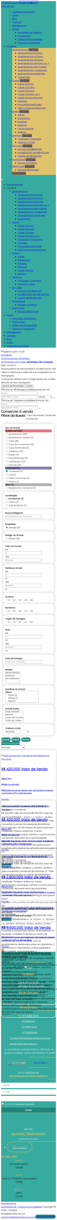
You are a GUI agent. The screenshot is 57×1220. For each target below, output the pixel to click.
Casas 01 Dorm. (26, 84)
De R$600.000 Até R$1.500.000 (33, 152)
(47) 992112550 (29, 1032)
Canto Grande (25, 128)
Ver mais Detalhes (46, 1216)
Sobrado (22, 101)
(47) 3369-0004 (30, 1015)
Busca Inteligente (14, 512)
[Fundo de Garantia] (14, 717)
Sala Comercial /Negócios (32, 108)
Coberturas (24, 77)
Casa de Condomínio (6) (21, 444)
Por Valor (17, 145)
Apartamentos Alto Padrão (32, 66)
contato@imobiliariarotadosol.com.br (30, 1038)
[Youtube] (28, 1001)
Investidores (18, 159)
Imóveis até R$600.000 (30, 149)
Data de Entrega (13, 658)
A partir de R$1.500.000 (30, 156)
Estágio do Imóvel (14, 535)
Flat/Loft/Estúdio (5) (18, 458)
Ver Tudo (33, 49)
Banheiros (10, 607)
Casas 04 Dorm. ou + (29, 94)
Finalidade (10, 524)
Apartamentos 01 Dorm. (30, 53)
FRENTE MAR (18, 166)
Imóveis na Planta (27, 163)
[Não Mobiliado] (12, 678)
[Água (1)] (21, 701)
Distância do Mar (13, 568)
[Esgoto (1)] (21, 695)
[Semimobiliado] (12, 672)
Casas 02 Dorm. (26, 87)
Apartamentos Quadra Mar (32, 70)
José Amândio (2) (17, 505)
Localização (11, 495)
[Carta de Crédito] (14, 720)
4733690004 (28, 1021)
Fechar (25, 739)
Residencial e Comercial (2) (22, 488)
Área (7, 629)
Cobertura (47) (16, 451)
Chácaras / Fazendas (29, 139)
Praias (15, 111)
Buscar (6, 739)
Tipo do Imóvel (12, 427)
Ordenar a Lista (13, 728)
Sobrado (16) (15, 465)
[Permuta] (14, 714)
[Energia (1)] (21, 698)
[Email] (28, 1004)
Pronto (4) (14, 538)
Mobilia (8, 669)
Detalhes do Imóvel (15, 689)
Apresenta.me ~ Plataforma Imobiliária (21, 1206)
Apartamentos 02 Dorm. (30, 56)
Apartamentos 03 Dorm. (30, 60)
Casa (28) (14, 441)
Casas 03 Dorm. (26, 90)
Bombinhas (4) (16, 498)
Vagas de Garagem (15, 618)
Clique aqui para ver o (17, 1063)
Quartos (9, 596)
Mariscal (22, 125)
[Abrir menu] (2, 179)
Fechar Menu (19, 173)
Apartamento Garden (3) (21, 437)
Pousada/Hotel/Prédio (30, 104)
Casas (15, 80)
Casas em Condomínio (30, 97)
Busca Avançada (10, 743)
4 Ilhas (21, 114)
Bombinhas (24, 118)
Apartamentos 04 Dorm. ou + (33, 63)
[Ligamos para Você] (12, 351)
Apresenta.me (8, 1203)
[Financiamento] (14, 711)
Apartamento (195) (18, 434)
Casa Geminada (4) (19, 447)
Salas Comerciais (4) (19, 478)
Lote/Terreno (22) (17, 461)
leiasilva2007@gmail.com (23, 1043)
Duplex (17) (14, 454)
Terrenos (17, 135)
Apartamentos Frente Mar (31, 73)
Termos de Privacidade (13, 386)
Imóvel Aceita (12, 708)
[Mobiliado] (12, 675)
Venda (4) (14, 527)
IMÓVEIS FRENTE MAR (28, 169)
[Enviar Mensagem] (39, 408)
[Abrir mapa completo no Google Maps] (28, 1063)
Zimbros (22, 132)
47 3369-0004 (29, 1027)
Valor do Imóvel (13, 546)
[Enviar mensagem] (54, 397)
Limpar (15, 739)
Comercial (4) (15, 471)
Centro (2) (14, 502)
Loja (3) (12, 474)
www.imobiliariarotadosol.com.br (19, 1217)
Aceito (29, 386)
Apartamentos (20, 49)
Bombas (22, 121)
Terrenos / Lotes (26, 142)
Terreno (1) (14, 481)
